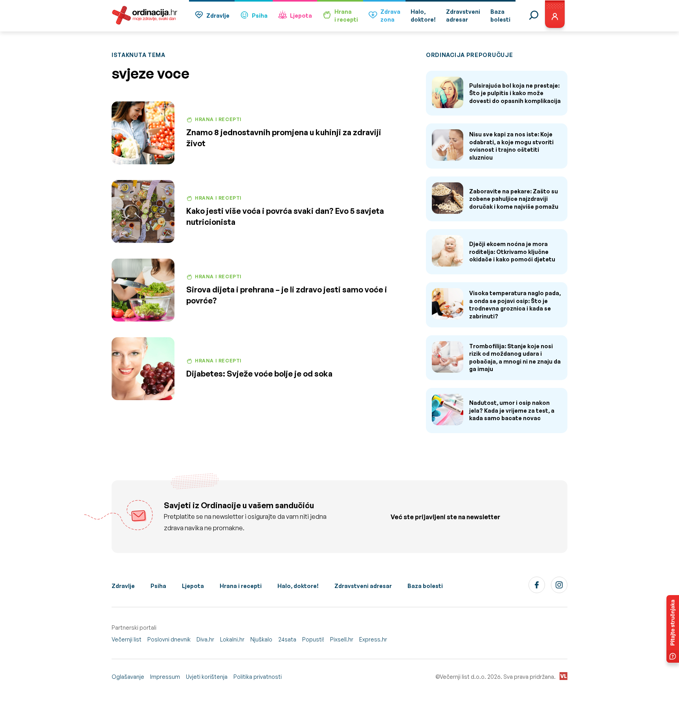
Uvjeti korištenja (207, 676)
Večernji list (126, 639)
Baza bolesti (425, 586)
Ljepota (301, 15)
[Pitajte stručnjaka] (672, 629)
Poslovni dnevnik (169, 639)
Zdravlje (217, 15)
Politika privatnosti (257, 676)
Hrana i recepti (241, 586)
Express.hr (373, 639)
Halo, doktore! (298, 586)
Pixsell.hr (341, 639)
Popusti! (313, 639)
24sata (287, 639)
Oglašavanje (128, 676)
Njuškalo (261, 639)
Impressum (165, 676)
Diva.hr (205, 639)
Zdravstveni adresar (363, 586)
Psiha (260, 15)
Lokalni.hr (232, 639)
